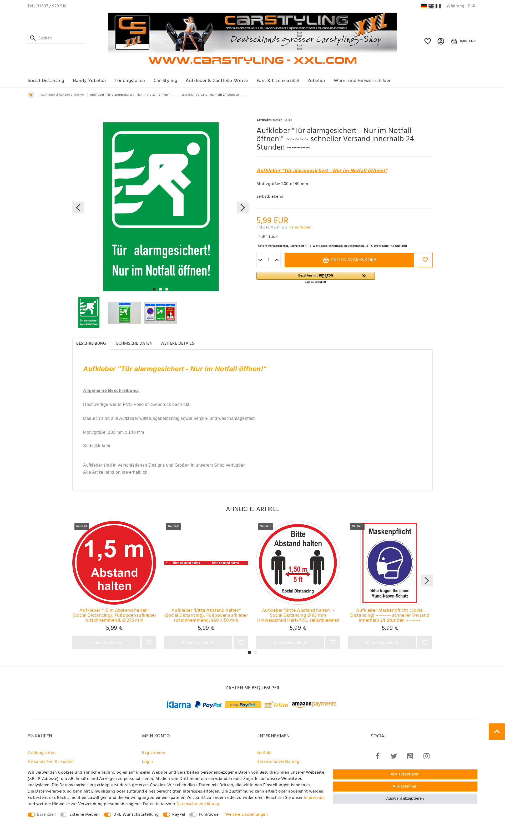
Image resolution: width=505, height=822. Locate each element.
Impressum (314, 797)
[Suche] (33, 38)
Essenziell (46, 814)
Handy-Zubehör (90, 81)
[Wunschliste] (428, 43)
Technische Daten (133, 343)
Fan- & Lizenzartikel (278, 81)
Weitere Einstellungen (246, 814)
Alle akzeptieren (405, 774)
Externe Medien (84, 814)
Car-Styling (166, 81)
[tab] (91, 343)
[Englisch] (431, 6)
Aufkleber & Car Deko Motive (217, 81)
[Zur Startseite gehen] (31, 94)
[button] (441, 43)
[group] (114, 563)
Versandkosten (300, 227)
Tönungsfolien (130, 81)
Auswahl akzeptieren (405, 798)
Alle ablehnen (405, 786)
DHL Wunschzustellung (136, 814)
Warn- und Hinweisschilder (362, 81)
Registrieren (153, 752)
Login (147, 761)
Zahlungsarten (42, 752)
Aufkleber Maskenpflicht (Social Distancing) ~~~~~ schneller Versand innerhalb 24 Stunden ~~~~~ (390, 615)
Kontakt (264, 752)
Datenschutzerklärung (277, 761)
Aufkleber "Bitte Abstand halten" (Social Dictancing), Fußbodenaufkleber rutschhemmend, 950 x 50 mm (206, 615)
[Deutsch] (424, 6)
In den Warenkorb (353, 260)
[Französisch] (438, 6)
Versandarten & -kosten (51, 761)
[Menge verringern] (260, 260)
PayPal (178, 814)
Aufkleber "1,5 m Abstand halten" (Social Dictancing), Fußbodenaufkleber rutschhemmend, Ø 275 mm (114, 615)
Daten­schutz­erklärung (197, 804)
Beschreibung (91, 343)
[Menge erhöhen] (276, 260)
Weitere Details (177, 343)
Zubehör (316, 81)
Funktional (209, 814)
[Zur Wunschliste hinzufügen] (425, 260)
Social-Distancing (46, 81)
